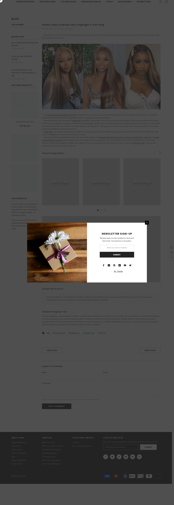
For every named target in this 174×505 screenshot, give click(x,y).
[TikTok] (119, 265)
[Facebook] (103, 265)
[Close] (147, 223)
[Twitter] (130, 265)
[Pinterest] (114, 265)
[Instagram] (109, 265)
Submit (117, 254)
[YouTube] (125, 265)
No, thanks (118, 271)
